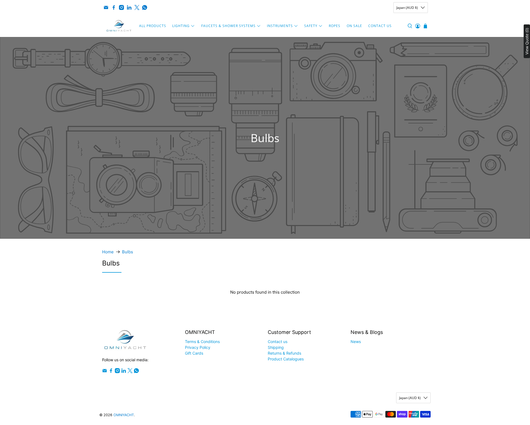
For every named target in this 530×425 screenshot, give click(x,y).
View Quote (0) (526, 41)
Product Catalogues (286, 359)
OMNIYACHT (123, 415)
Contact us (277, 341)
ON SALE (354, 25)
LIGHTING (181, 25)
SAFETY (310, 25)
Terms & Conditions (202, 341)
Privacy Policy (197, 347)
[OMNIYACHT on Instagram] (121, 7)
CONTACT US (380, 25)
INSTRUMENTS (280, 25)
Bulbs (127, 252)
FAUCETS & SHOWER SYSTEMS (228, 25)
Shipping (276, 347)
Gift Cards (194, 353)
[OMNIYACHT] (119, 26)
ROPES (334, 25)
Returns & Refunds (284, 353)
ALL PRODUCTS (152, 25)
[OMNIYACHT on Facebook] (113, 7)
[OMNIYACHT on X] (136, 7)
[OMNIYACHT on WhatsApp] (144, 7)
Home (108, 252)
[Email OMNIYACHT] (106, 7)
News (356, 341)
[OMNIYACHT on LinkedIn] (129, 7)
